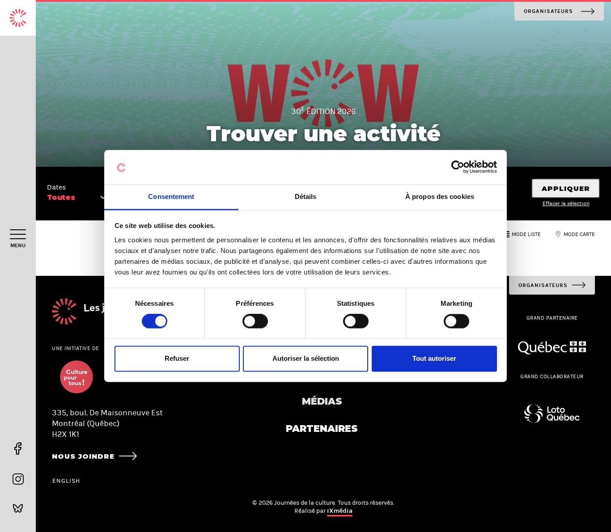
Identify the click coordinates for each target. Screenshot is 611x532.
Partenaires (322, 428)
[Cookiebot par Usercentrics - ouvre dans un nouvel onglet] (458, 167)
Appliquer (566, 188)
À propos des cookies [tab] (439, 196)
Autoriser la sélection (305, 358)
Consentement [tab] (171, 196)
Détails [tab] (306, 196)
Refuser (177, 358)
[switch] (255, 321)
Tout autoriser (434, 358)
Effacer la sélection (566, 203)
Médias (322, 401)
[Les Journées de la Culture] (18, 18)
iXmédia (339, 511)
